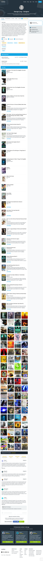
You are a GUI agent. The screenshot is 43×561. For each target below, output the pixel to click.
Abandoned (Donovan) (10, 247)
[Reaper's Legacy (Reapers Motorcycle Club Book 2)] (4, 231)
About (36, 1)
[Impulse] (4, 170)
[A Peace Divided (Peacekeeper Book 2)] (4, 287)
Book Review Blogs (32, 550)
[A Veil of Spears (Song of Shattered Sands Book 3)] (4, 296)
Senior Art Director (5, 57)
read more (21, 109)
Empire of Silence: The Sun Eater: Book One (15, 95)
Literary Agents (31, 551)
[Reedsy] (3, 1)
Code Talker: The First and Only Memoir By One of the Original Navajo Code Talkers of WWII (16, 115)
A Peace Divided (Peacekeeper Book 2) (14, 284)
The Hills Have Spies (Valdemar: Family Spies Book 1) (15, 275)
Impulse (8, 167)
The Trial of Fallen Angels (11, 133)
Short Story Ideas (31, 555)
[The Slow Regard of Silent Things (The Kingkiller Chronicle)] (4, 161)
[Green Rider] (4, 196)
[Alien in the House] (4, 179)
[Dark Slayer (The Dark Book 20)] (4, 213)
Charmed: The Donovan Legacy (12, 238)
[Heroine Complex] (4, 187)
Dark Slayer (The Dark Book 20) (12, 210)
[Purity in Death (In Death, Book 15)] (4, 127)
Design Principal (4, 61)
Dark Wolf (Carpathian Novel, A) (12, 265)
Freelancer (21, 554)
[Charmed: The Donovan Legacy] (4, 241)
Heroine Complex (9, 184)
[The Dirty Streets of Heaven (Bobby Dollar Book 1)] (4, 107)
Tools (33, 1)
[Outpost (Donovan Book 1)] (4, 259)
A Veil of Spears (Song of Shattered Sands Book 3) (16, 294)
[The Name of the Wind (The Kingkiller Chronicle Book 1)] (4, 73)
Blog (28, 1)
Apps (30, 1)
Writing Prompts (38, 553)
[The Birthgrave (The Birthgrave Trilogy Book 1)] (4, 153)
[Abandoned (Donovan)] (4, 250)
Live (20, 553)
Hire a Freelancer (14, 553)
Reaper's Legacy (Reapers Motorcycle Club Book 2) (16, 229)
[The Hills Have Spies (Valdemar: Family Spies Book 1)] (4, 277)
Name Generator (31, 554)
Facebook (15, 521)
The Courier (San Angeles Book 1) (13, 141)
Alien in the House (10, 176)
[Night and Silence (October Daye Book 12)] (4, 306)
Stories (25, 554)
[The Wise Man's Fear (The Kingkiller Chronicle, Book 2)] (4, 90)
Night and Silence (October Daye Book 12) (14, 303)
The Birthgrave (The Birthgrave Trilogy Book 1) (16, 150)
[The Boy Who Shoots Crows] (4, 81)
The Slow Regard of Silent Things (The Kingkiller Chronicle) (16, 160)
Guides (21, 555)
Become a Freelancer (15, 551)
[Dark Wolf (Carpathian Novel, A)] (4, 268)
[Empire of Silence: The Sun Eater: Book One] (4, 98)
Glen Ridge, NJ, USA (34, 29)
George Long (34, 22)
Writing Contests (38, 550)
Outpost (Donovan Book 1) (11, 256)
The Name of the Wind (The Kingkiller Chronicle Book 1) (16, 71)
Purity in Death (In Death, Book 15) (13, 124)
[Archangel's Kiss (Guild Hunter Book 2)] (4, 204)
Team (25, 551)
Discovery (21, 557)
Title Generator (31, 553)
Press (25, 553)
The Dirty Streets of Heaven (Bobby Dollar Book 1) (16, 105)
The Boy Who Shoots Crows (12, 78)
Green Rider (8, 193)
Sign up (21, 521)
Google (8, 521)
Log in (40, 1)
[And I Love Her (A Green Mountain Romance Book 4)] (4, 221)
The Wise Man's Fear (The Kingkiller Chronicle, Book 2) (15, 88)
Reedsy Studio (38, 554)
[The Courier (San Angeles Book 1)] (4, 144)
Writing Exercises (39, 551)
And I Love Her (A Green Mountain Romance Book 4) (16, 219)
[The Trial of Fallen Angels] (4, 136)
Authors (13, 550)
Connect (24, 1)
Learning (21, 551)
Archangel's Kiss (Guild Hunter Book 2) (14, 201)
